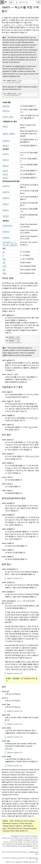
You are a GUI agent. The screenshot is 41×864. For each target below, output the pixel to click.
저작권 (15, 836)
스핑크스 (18, 862)
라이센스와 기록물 (25, 846)
